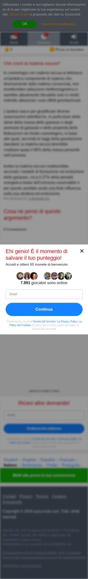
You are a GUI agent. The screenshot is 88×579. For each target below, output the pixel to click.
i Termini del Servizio (43, 321)
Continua (44, 309)
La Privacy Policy (67, 321)
